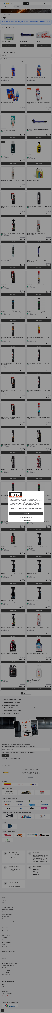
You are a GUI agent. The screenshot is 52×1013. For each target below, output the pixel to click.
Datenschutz (23, 520)
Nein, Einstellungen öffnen (26, 517)
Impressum (28, 520)
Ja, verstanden (26, 513)
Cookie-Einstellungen (33, 508)
